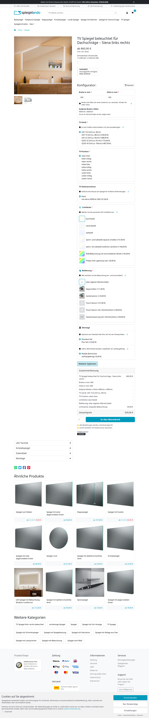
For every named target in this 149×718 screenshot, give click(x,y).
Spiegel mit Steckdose (81, 632)
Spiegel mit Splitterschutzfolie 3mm (89, 557)
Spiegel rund (52, 556)
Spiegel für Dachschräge (109, 19)
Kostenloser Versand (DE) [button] (88, 56)
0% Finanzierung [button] (96, 6)
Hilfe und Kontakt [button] (22, 6)
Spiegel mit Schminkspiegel (27, 632)
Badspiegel (18, 19)
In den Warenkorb (110, 419)
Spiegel (27, 30)
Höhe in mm (113, 92)
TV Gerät (83, 122)
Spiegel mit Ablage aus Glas (106, 632)
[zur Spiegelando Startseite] (27, 12)
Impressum (95, 681)
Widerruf (94, 670)
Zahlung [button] (93, 660)
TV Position (84, 151)
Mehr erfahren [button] (29, 668)
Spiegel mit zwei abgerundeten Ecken (24, 557)
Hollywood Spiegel (32, 19)
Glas (31, 24)
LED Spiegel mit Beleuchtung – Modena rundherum (28, 601)
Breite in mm (85, 92)
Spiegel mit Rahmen (89, 19)
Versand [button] (93, 663)
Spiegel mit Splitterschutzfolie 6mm (59, 601)
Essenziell (8, 712)
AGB (92, 667)
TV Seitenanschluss (87, 186)
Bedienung (87, 270)
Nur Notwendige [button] (130, 704)
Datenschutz (95, 677)
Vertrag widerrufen (98, 674)
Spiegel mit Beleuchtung (52, 640)
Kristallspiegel (60, 19)
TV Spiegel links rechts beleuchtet (30, 624)
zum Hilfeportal (125, 689)
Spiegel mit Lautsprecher (26, 640)
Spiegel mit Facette (115, 512)
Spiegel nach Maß (75, 640)
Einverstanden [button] (130, 697)
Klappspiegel (47, 19)
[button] (88, 71)
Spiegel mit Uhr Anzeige (92, 624)
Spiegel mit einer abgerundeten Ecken (55, 513)
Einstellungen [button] (130, 710)
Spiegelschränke (21, 24)
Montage (86, 327)
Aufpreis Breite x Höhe (88, 109)
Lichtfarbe (87, 207)
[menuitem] (18, 19)
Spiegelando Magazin (123, 664)
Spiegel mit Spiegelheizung (55, 632)
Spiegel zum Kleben (24, 512)
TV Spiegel (125, 19)
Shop (20, 30)
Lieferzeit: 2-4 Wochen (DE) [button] (89, 58)
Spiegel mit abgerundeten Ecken (118, 601)
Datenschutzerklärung (72, 709)
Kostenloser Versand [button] (47, 6)
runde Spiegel (73, 19)
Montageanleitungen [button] (126, 660)
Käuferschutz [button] (124, 6)
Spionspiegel (82, 600)
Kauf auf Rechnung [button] (73, 6)
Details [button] (120, 715)
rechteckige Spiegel (57, 624)
